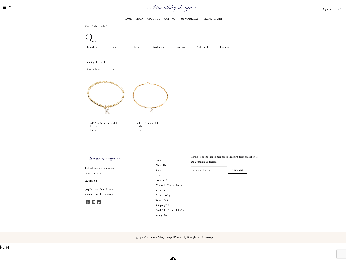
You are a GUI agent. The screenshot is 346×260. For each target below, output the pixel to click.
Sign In (327, 9)
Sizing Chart (162, 215)
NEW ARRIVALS (190, 19)
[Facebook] (88, 202)
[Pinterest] (99, 202)
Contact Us (161, 180)
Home (87, 26)
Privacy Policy (162, 195)
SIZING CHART (213, 19)
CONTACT (170, 19)
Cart (157, 175)
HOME (128, 19)
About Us (160, 165)
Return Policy (162, 200)
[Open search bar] (10, 7)
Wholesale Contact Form (168, 185)
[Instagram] (93, 202)
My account (161, 190)
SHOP (139, 19)
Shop (158, 170)
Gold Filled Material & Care (170, 210)
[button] (4, 7)
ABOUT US (153, 19)
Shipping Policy (163, 205)
